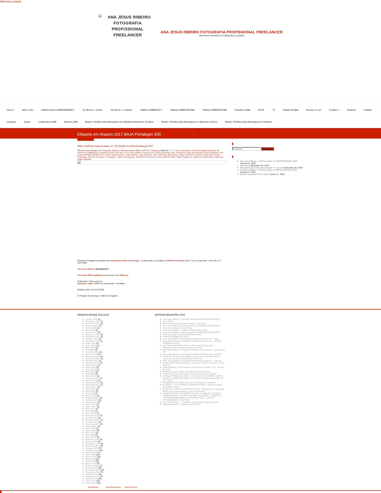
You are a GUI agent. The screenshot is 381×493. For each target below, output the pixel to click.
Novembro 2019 (92, 446)
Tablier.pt (197, 157)
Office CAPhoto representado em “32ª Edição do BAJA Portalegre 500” (234, 131)
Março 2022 (90, 396)
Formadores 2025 (242, 110)
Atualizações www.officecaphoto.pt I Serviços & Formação (189, 382)
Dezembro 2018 (92, 470)
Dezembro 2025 (92, 321)
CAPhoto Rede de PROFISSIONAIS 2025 (182, 334)
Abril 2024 (90, 350)
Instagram (11, 122)
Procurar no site (313, 110)
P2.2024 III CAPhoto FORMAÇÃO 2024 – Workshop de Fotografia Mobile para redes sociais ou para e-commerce (193, 390)
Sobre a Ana (27, 110)
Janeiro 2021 (91, 417)
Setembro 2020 (92, 424)
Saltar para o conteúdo (10, 1)
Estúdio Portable (290, 110)
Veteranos (155, 150)
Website (87, 159)
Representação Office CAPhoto (135, 150)
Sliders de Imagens (126, 157)
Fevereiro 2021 (92, 415)
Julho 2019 (90, 454)
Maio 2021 (90, 409)
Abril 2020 (90, 435)
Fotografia (106, 150)
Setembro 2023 (92, 363)
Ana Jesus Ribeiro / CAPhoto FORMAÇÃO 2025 (185, 330)
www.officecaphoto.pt (92, 275)
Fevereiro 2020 (92, 439)
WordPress (93, 487)
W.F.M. (261, 110)
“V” (273, 110)
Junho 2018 (90, 483)
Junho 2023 (90, 369)
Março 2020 (90, 437)
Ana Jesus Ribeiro (89, 150)
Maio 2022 (90, 391)
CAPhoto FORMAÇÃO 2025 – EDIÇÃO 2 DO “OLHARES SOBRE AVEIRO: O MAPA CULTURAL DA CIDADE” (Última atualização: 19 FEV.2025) (193, 378)
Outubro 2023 (91, 361)
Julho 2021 (90, 404)
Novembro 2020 (92, 420)
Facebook (351, 110)
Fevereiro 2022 (92, 398)
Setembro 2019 (92, 450)
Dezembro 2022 (92, 382)
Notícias (115, 150)
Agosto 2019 (91, 452)
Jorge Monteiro (145, 155)
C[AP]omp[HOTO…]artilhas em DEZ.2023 (182, 404)
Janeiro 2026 (91, 319)
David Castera (118, 155)
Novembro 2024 (92, 337)
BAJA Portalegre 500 (213, 152)
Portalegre (82, 157)
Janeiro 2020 (91, 441)
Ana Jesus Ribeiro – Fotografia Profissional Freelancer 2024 (190, 402)
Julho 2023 (90, 367)
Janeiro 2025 (91, 332)
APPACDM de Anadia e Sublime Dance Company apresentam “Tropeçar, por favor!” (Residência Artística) (191, 357)
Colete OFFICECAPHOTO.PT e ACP (94, 155)
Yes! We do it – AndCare (121, 110)
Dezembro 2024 (92, 334)
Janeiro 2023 (91, 380)
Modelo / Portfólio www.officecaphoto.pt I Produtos (248, 122)
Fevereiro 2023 (92, 378)
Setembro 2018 (92, 476)
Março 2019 (90, 463)
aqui (97, 281)
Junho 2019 (90, 457)
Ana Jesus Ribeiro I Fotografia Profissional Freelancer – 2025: (191, 339)
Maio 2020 (90, 433)
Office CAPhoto (186, 155)
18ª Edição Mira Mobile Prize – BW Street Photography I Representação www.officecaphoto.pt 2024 (188, 346)
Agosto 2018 (91, 479)
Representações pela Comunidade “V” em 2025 (262, 168)
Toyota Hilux (208, 157)
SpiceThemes (130, 487)
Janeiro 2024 (91, 354)
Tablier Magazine (184, 157)
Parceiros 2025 (70, 122)
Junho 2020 (90, 430)
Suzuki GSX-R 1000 (166, 157)
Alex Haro (119, 152)
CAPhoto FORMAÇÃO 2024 (182, 110)
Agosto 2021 (91, 402)
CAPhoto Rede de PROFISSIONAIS (56, 110)
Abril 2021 (90, 411)
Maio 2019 (90, 459)
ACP (193, 150)
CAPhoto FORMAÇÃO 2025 (214, 110)
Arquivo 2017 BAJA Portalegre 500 (159, 152)
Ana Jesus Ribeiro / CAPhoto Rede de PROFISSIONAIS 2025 (268, 170)
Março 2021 (90, 413)
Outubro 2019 (91, 448)
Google (27, 122)
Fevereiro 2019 (92, 465)
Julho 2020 (90, 428)
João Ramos (131, 155)
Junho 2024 (90, 345)
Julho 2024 (90, 343)
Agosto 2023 (91, 365)
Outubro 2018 (91, 474)
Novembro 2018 (92, 472)
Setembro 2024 (92, 341)
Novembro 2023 (92, 358)
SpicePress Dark (113, 487)
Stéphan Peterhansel (146, 157)
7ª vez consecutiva (181, 150)
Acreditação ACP (106, 152)
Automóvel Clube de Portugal (189, 152)
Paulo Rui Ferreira (211, 155)
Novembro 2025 (92, 323)
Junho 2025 (90, 328)
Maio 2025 (90, 330)
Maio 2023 (90, 371)
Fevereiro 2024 (92, 352)
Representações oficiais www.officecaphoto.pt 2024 (186, 371)
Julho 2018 (90, 481)
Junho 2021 (90, 406)
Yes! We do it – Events (92, 110)
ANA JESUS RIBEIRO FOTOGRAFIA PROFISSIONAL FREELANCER (222, 32)
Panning (198, 155)
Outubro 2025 (91, 326)
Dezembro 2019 (92, 444)
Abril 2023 (90, 374)
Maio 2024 (90, 347)
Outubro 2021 (91, 400)
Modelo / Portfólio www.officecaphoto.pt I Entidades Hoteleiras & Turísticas (119, 122)
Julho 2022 (90, 389)
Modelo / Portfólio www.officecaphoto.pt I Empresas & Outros (189, 122)
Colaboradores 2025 (47, 122)
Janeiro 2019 (91, 468)
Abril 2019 (90, 461)
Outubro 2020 (91, 422)
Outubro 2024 (91, 339)
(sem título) (245, 165)
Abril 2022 (90, 393)
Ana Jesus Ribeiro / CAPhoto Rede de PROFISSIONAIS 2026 (268, 161)
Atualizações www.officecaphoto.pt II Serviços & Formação (189, 374)
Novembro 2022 (92, 385)
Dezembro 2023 (92, 356)
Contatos (333, 110)
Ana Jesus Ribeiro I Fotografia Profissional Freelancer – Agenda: (192, 354)
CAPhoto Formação (175, 261)
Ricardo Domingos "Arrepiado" (102, 157)
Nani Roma (173, 155)
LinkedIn (368, 110)
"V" (170, 150)
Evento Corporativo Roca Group (254, 174)
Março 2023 (90, 376)
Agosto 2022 (91, 387)
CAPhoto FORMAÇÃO (150, 110)
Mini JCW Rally (159, 155)
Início (9, 110)
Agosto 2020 (91, 426)
